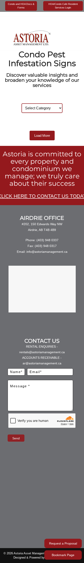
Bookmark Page (63, 555)
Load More (42, 135)
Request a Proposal (63, 543)
